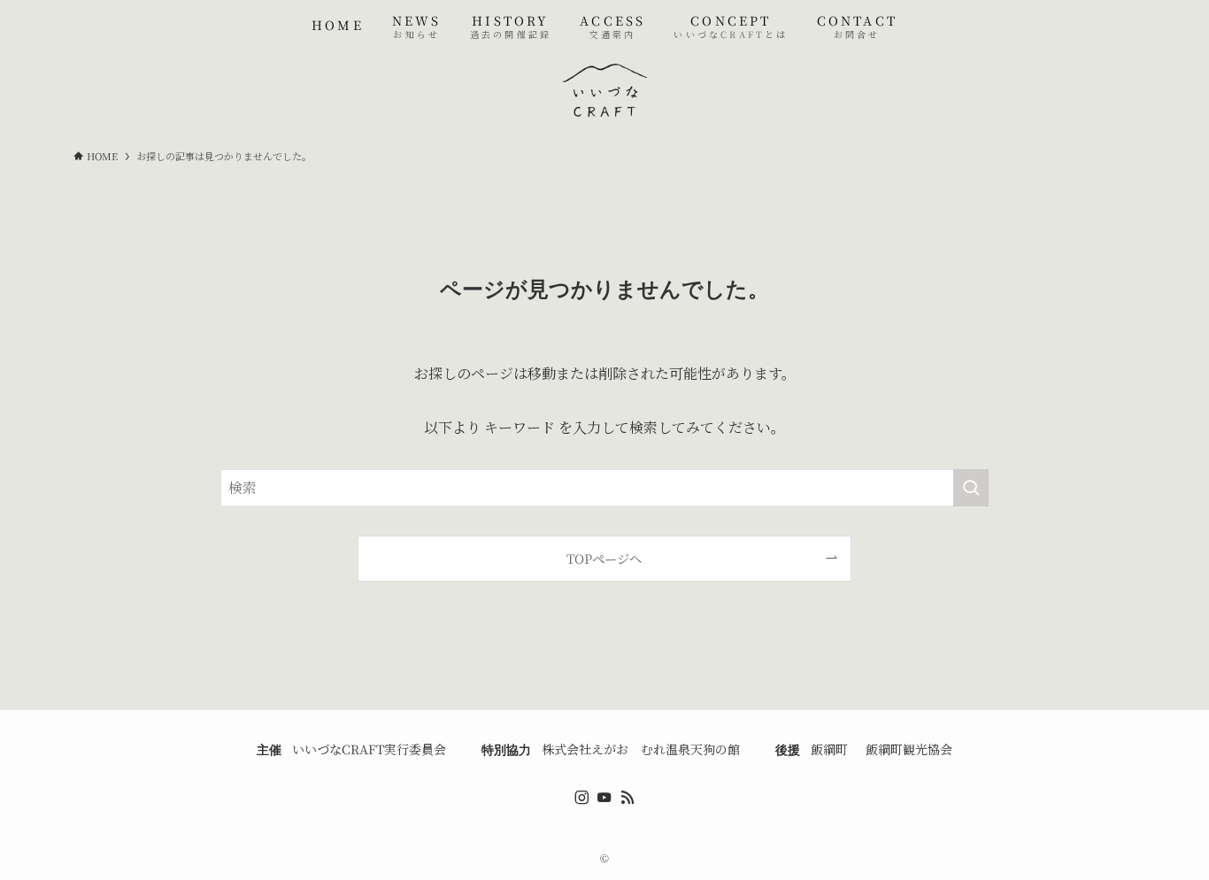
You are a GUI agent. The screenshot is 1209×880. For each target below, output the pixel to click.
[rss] (627, 798)
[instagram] (581, 798)
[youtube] (604, 798)
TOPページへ (604, 558)
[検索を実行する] (971, 487)
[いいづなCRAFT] (604, 90)
